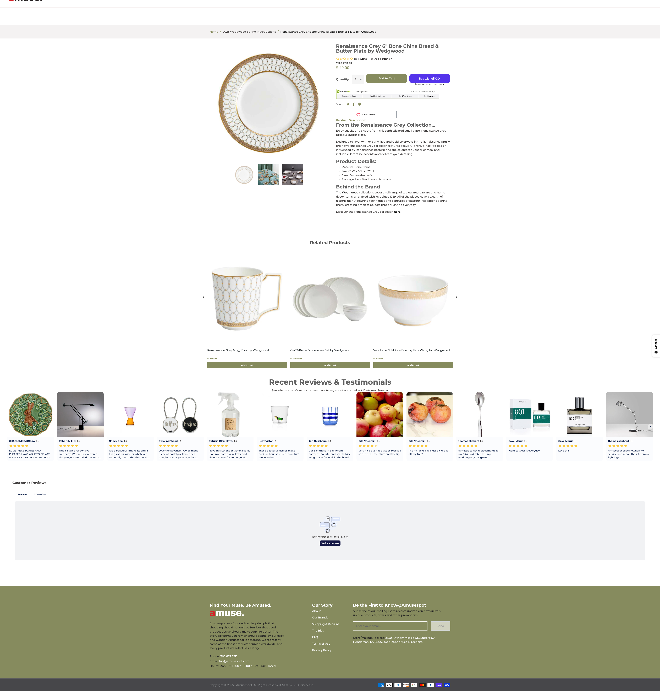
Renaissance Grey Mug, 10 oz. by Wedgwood (238, 350)
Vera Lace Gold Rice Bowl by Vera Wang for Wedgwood (411, 350)
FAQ (315, 637)
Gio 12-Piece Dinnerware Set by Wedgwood (320, 350)
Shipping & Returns (325, 624)
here (397, 211)
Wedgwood (344, 62)
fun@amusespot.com (234, 661)
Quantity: (343, 79)
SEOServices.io (303, 685)
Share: (340, 104)
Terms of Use (321, 643)
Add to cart (247, 365)
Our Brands (320, 617)
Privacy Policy (321, 650)
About (316, 611)
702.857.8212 (229, 656)
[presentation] (203, 297)
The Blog (318, 630)
